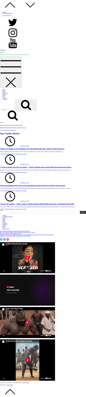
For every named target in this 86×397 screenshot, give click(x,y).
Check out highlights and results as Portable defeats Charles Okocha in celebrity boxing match (32, 185)
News (4, 221)
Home (4, 89)
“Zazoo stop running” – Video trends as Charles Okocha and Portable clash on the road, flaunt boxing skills (37, 204)
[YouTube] (13, 47)
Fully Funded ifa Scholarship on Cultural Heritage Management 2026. (11, 125)
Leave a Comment (22, 154)
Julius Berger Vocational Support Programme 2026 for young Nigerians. (15, 236)
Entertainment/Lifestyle (8, 13)
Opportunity (5, 93)
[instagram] (13, 37)
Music (4, 91)
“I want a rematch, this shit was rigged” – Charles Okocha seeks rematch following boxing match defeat (35, 167)
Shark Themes (10, 384)
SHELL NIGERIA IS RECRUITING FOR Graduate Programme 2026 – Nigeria (13, 127)
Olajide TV (2, 52)
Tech (4, 96)
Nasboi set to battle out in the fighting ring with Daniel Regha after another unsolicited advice (32, 149)
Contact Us (5, 99)
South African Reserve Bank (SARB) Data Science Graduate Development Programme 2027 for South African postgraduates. (27, 234)
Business (4, 12)
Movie (4, 90)
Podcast (4, 225)
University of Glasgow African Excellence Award (8, 130)
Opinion (4, 222)
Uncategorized (6, 228)
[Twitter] (13, 27)
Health (4, 95)
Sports (4, 94)
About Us (5, 97)
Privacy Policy (26, 382)
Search (1, 210)
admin (17, 154)
